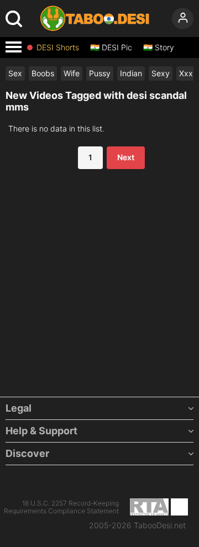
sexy (160, 73)
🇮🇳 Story (158, 47)
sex (15, 73)
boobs (43, 73)
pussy (100, 73)
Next (125, 157)
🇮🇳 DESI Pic (111, 47)
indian (131, 73)
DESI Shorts (57, 47)
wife (72, 73)
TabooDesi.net (160, 525)
